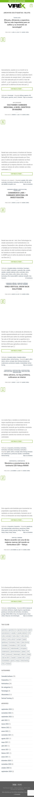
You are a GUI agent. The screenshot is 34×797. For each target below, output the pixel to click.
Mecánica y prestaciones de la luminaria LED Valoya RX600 (17, 464)
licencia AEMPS (14, 276)
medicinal (20, 276)
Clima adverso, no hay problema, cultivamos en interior (17, 376)
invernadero (5, 645)
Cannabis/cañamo (12, 189)
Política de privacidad (17, 789)
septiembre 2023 (6, 709)
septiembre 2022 (6, 717)
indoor (18, 642)
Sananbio (17, 363)
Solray (2, 530)
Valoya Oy (7, 615)
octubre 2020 (5, 768)
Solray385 (10, 184)
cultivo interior (8, 274)
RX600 (27, 528)
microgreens (24, 648)
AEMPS (8, 270)
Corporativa (8, 370)
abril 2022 (4, 720)
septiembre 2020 (6, 771)
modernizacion (5, 363)
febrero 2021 (5, 753)
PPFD (2, 97)
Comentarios (29, 278)
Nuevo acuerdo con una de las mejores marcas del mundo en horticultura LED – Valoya (17, 542)
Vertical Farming (22, 284)
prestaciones (23, 528)
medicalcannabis (8, 528)
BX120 (24, 608)
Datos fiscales (18, 788)
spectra (6, 97)
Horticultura (22, 189)
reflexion (23, 654)
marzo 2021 (5, 749)
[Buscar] (28, 5)
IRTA (9, 276)
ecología (12, 361)
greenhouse (29, 526)
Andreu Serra (25, 32)
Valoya (19, 530)
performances (15, 528)
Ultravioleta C (5, 694)
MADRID (5, 184)
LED (25, 182)
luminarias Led (25, 361)
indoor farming (18, 361)
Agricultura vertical (22, 630)
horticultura (10, 182)
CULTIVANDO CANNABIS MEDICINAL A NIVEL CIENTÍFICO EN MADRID (17, 107)
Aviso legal (27, 788)
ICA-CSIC (22, 182)
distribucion (10, 610)
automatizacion (6, 633)
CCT (29, 633)
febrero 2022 (5, 727)
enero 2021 (4, 757)
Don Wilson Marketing (17, 792)
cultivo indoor (16, 636)
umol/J (15, 97)
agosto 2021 (5, 738)
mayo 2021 (4, 742)
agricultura (4, 630)
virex (14, 184)
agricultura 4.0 (12, 630)
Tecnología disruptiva (22, 614)
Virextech (20, 97)
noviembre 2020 (6, 764)
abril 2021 (4, 746)
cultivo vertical (11, 639)
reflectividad (17, 654)
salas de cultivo (6, 657)
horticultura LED (11, 612)
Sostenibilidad (23, 363)
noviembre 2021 (6, 735)
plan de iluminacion (15, 651)
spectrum (11, 97)
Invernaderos (25, 612)
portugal (3, 614)
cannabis (23, 180)
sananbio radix (21, 657)
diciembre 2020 (6, 760)
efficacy (22, 95)
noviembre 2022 (6, 713)
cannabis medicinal (10, 272)
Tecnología (17, 17)
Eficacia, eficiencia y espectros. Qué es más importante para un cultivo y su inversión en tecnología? (17, 23)
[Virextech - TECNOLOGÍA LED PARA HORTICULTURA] (17, 5)
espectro (26, 95)
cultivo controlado (20, 272)
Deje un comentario (28, 97)
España (15, 610)
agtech (27, 359)
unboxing (15, 530)
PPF (30, 95)
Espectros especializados (24, 610)
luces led (23, 645)
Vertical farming (5, 455)
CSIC (27, 180)
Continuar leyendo (17, 89)
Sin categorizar (6, 687)
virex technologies (14, 615)
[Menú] (2, 5)
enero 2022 (4, 731)
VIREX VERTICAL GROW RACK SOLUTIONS (17, 288)
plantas (24, 651)
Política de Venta (8, 788)
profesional (12, 363)
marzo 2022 (5, 724)
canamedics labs (21, 270)
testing (10, 530)
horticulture (18, 612)
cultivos (7, 361)
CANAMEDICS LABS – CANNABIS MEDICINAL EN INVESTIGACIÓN (17, 195)
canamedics (14, 270)
